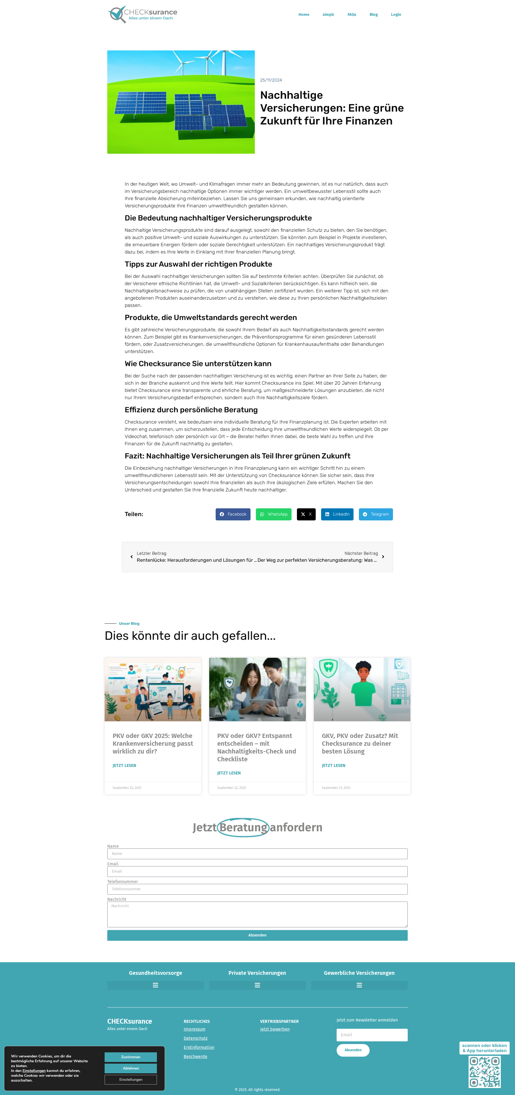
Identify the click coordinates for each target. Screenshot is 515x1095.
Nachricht (116, 899)
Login (396, 14)
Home (304, 14)
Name (113, 846)
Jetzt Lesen (124, 765)
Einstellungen (34, 1070)
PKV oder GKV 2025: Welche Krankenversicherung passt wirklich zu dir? (153, 743)
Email (113, 864)
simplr (328, 14)
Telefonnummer (122, 882)
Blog (374, 14)
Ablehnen (131, 1068)
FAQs (352, 14)
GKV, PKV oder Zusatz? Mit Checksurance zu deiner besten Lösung (360, 743)
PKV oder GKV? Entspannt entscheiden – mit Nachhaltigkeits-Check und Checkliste (256, 747)
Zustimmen (130, 1057)
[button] (233, 514)
